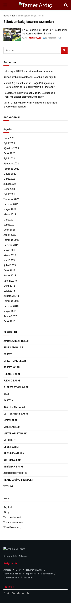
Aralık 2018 (9, 275)
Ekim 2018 (9, 285)
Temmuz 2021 (11, 199)
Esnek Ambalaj (13, 347)
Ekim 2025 (9, 138)
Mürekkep (10, 440)
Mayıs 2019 (9, 250)
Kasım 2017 (10, 316)
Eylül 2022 (9, 158)
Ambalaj (7, 570)
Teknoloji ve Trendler (18, 479)
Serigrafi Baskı (13, 466)
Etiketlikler (11, 367)
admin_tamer (35, 38)
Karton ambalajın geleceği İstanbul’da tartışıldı (29, 77)
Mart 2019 (9, 260)
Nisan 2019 (9, 255)
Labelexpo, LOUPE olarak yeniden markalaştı (28, 71)
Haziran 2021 (10, 204)
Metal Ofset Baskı (15, 433)
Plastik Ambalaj (14, 453)
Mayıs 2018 (9, 311)
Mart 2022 (9, 178)
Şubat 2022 (9, 184)
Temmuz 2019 (11, 239)
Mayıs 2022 (9, 173)
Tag (13, 16)
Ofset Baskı (11, 446)
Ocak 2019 (9, 270)
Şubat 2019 (9, 265)
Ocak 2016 (9, 321)
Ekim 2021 (9, 189)
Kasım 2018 (10, 280)
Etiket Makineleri (15, 360)
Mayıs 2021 (9, 209)
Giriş (6, 512)
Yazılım (8, 486)
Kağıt (7, 394)
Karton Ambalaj (14, 407)
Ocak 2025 (9, 153)
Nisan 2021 (9, 214)
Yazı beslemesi (12, 517)
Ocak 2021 (9, 229)
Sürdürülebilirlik (15, 473)
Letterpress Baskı (15, 413)
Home (6, 16)
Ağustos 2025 (11, 148)
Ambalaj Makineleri (16, 341)
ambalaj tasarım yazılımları (31, 16)
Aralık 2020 (9, 234)
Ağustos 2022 (11, 163)
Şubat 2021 (9, 224)
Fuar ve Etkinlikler (16, 387)
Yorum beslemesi (13, 522)
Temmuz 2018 (11, 301)
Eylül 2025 (9, 143)
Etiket (7, 354)
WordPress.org (12, 527)
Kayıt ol (7, 507)
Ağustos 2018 (11, 296)
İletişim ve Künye (34, 570)
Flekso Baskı (11, 374)
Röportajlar (12, 460)
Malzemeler (11, 427)
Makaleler (10, 420)
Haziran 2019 (10, 245)
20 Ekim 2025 (50, 38)
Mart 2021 (9, 219)
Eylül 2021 (9, 194)
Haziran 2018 (10, 306)
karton (8, 400)
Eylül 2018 (9, 290)
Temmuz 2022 (11, 168)
